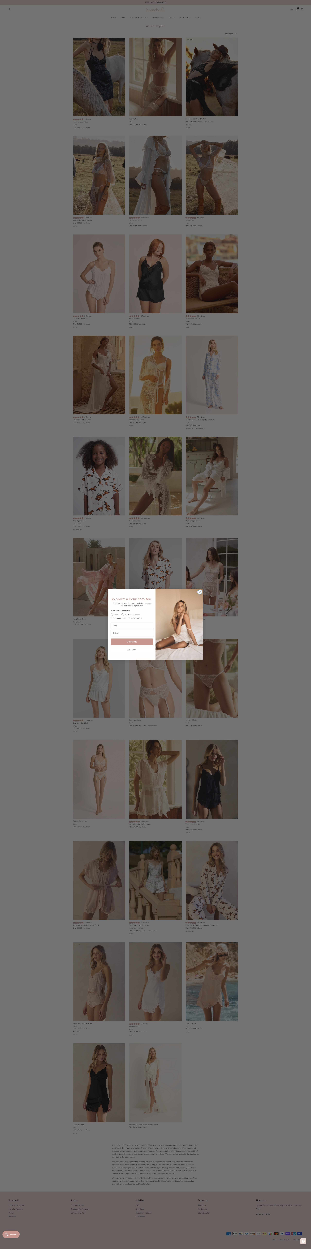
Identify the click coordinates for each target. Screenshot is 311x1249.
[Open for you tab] (303, 1241)
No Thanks (132, 650)
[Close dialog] (200, 592)
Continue (132, 641)
